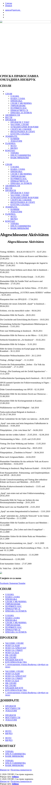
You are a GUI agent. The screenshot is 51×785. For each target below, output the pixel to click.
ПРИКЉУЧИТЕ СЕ (19, 110)
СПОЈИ (8, 94)
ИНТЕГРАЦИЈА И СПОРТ (22, 131)
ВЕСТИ (8, 117)
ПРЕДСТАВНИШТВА (20, 155)
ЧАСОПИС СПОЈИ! (19, 124)
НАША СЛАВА (17, 98)
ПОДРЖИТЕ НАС (18, 108)
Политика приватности (21, 770)
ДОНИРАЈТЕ (11, 136)
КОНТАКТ (10, 150)
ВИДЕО (14, 148)
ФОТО (13, 146)
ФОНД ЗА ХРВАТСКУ (15, 648)
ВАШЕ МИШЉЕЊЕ (19, 157)
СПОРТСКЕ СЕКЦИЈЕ (21, 129)
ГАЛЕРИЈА (10, 143)
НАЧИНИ (14, 139)
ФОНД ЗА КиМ (12, 645)
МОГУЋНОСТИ (12, 708)
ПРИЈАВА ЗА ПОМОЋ (21, 113)
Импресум (4, 770)
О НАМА (14, 96)
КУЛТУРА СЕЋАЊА (20, 134)
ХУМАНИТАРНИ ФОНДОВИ (24, 127)
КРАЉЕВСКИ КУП (14, 660)
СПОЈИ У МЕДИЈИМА (21, 103)
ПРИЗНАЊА (16, 101)
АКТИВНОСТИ (12, 115)
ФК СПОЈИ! (10, 655)
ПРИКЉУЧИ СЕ (12, 609)
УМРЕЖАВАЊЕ (18, 105)
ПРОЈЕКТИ (10, 120)
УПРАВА (14, 153)
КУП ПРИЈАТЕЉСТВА (16, 662)
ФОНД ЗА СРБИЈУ (14, 650)
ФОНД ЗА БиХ (12, 653)
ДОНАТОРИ (16, 141)
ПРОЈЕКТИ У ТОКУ (19, 122)
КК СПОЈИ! (10, 657)
